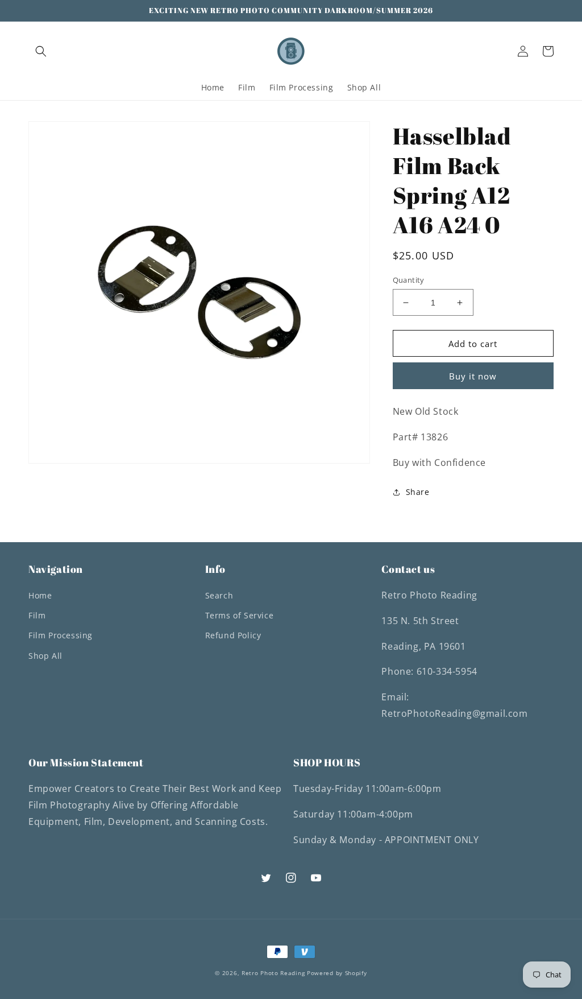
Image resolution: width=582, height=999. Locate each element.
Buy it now (473, 376)
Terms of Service (239, 615)
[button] (40, 51)
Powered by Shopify (337, 973)
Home (40, 595)
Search (219, 595)
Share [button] (418, 491)
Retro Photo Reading (273, 973)
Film (36, 615)
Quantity (409, 280)
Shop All (45, 655)
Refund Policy (233, 635)
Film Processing (60, 635)
